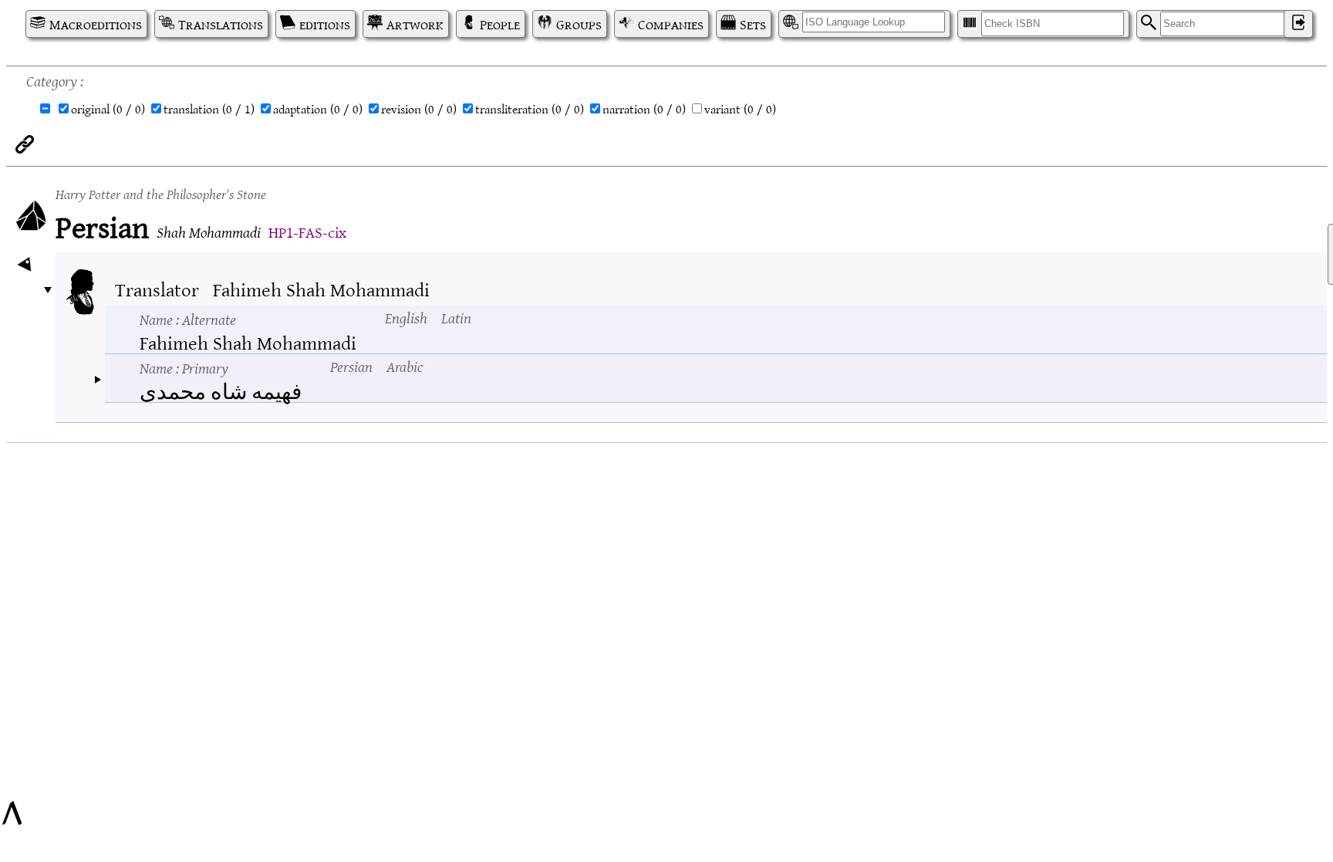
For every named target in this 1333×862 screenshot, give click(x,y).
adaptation (318, 109)
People (500, 24)
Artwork (415, 24)
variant (740, 109)
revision (419, 109)
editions (324, 24)
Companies (671, 24)
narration (644, 109)
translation (209, 109)
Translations (220, 24)
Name (188, 318)
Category (51, 79)
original (108, 109)
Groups (579, 24)
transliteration (529, 109)
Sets (753, 24)
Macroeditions (95, 24)
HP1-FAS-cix (307, 231)
